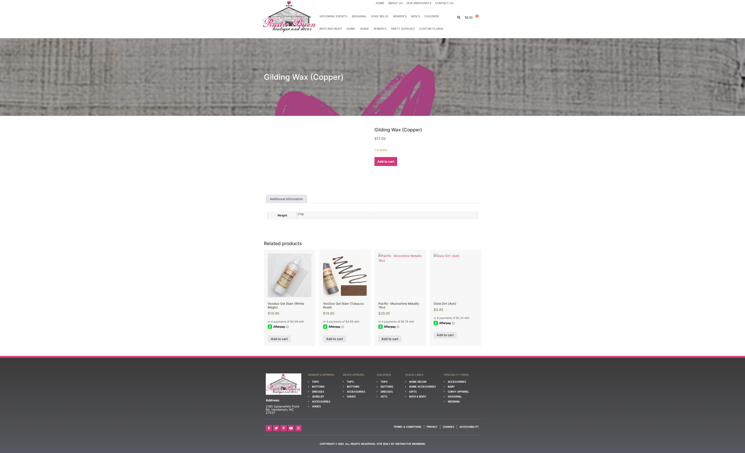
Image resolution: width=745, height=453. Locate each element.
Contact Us (444, 3)
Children (431, 16)
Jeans (364, 28)
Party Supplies (403, 28)
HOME (351, 28)
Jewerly (379, 28)
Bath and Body (331, 28)
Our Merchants (418, 3)
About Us (395, 3)
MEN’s (415, 16)
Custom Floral (431, 28)
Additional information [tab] (286, 199)
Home (380, 3)
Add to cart (385, 161)
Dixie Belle (379, 16)
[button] (459, 17)
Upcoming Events (333, 16)
